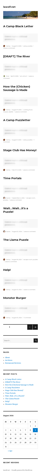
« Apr (10, 451)
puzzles (29, 46)
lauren (8, 198)
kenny (8, 46)
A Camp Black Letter (18, 26)
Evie (7, 76)
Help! (7, 270)
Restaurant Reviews (13, 363)
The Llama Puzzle (16, 239)
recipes (5, 112)
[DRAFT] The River (16, 56)
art (21, 76)
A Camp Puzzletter (16, 120)
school (24, 76)
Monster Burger (14, 298)
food (30, 110)
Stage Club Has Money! (19, 150)
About (7, 357)
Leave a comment (9, 48)
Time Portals (12, 178)
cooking (26, 110)
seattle (11, 112)
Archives (8, 360)
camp (25, 46)
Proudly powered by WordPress (22, 470)
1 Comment (27, 317)
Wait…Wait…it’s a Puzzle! (14, 396)
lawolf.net (9, 7)
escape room (30, 198)
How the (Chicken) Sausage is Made (16, 88)
